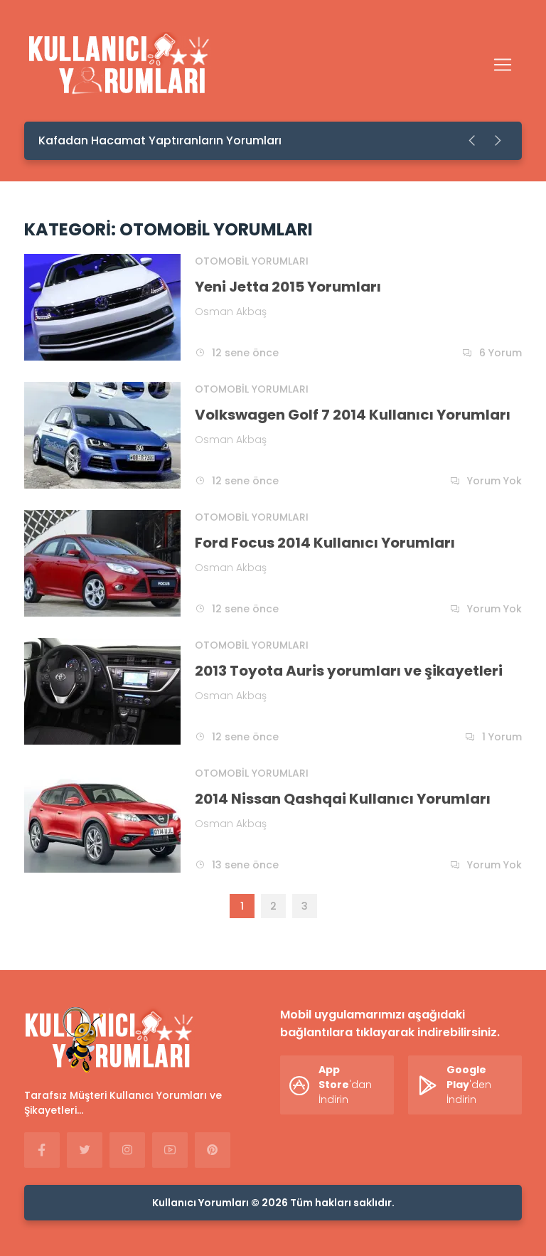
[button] (472, 141)
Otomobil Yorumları (252, 261)
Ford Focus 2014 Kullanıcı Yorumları (325, 543)
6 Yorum (500, 353)
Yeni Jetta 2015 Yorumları (288, 287)
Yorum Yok (494, 481)
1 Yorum (502, 737)
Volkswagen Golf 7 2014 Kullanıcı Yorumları (352, 415)
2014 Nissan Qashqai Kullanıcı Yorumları (343, 799)
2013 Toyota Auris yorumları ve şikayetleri (349, 671)
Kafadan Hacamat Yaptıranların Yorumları (160, 140)
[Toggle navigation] (502, 64)
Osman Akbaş (231, 311)
